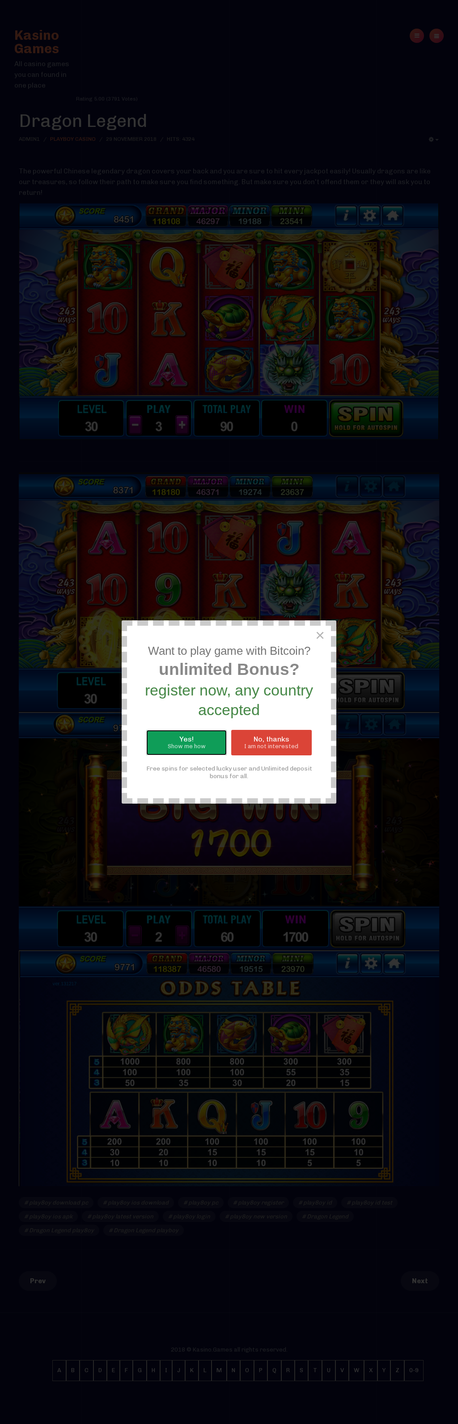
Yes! (187, 742)
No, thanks (271, 742)
